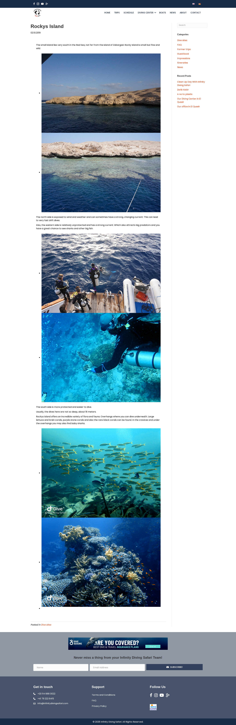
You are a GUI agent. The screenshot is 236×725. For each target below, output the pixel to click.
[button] (155, 12)
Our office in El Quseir (188, 106)
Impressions (183, 58)
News (173, 12)
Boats (162, 12)
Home (107, 12)
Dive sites (46, 624)
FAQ (179, 44)
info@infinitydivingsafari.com (53, 703)
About (183, 12)
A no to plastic (185, 94)
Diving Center (145, 12)
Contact (196, 12)
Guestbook (183, 53)
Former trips (184, 49)
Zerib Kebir (183, 89)
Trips (117, 12)
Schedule (129, 12)
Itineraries (182, 62)
